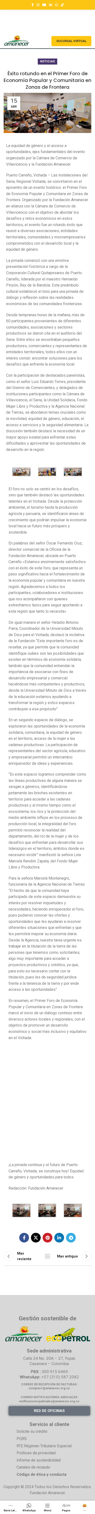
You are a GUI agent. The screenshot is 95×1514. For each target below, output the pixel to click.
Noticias (47, 61)
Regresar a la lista (47, 1256)
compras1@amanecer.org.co (49, 1388)
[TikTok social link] (62, 5)
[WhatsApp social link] (56, 5)
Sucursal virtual (71, 41)
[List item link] (53, 1431)
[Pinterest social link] (47, 1237)
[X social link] (36, 1237)
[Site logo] (17, 40)
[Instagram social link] (38, 5)
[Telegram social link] (71, 1237)
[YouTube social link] (44, 5)
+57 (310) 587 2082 (60, 1376)
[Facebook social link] (32, 5)
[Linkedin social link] (51, 5)
